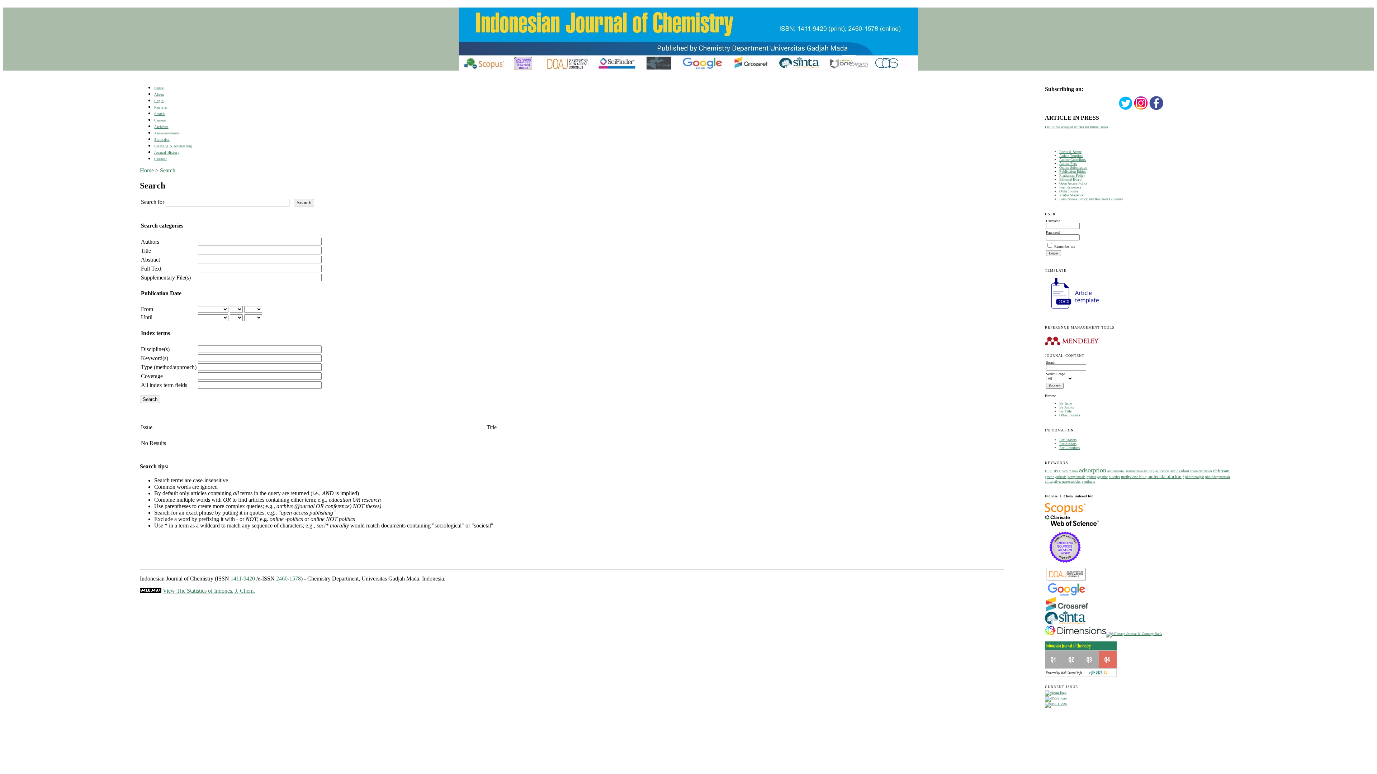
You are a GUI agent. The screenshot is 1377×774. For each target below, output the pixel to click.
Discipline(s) (155, 349)
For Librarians (1069, 448)
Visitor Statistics (1071, 195)
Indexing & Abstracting (173, 146)
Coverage (152, 376)
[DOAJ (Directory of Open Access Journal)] (1066, 580)
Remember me (1064, 246)
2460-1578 (288, 578)
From (147, 309)
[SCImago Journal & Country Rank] (1134, 634)
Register (160, 107)
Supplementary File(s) (166, 277)
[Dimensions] (1075, 634)
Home (159, 88)
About (159, 94)
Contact (160, 159)
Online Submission (1073, 167)
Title (146, 251)
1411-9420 (243, 578)
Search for (152, 202)
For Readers (1067, 440)
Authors (150, 242)
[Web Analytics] (150, 591)
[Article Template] (1072, 309)
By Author (1066, 407)
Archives (161, 127)
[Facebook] (1156, 109)
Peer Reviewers (1070, 187)
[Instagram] (1141, 109)
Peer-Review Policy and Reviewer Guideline (1091, 199)
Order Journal (1069, 191)
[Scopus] (1065, 513)
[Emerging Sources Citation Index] (1065, 566)
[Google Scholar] (1066, 595)
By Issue (1065, 403)
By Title (1065, 411)
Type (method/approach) (169, 367)
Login (159, 101)
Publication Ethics (1072, 171)
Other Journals (1069, 415)
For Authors (1067, 444)
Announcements (167, 133)
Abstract (150, 260)
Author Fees (1068, 164)
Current (160, 120)
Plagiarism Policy (1072, 175)
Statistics (161, 140)
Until (146, 317)
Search (159, 114)
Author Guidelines (1072, 160)
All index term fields (164, 385)
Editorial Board (1070, 179)
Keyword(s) (154, 358)
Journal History (166, 152)
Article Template (1071, 156)
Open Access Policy (1073, 183)
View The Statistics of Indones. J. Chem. (209, 591)
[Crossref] (1067, 610)
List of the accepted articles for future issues (1076, 127)
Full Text (151, 269)
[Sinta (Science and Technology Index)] (1065, 624)
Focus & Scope (1070, 152)
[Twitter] (1125, 109)
